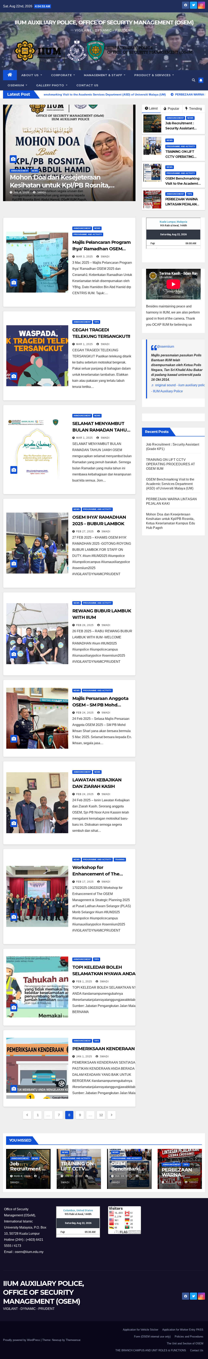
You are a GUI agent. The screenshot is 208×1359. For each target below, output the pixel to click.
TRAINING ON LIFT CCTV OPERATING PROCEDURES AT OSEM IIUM (170, 464)
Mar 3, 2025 (84, 256)
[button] (193, 80)
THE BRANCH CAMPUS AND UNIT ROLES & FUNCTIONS (150, 1350)
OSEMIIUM (16, 85)
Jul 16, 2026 (123, 1176)
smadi (42, 192)
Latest (153, 108)
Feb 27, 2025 (85, 531)
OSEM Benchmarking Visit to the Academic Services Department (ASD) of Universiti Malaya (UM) (170, 484)
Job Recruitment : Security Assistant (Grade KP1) (65, 181)
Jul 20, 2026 (73, 1176)
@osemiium (165, 346)
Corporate (62, 75)
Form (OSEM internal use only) (152, 1336)
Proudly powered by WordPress (22, 1340)
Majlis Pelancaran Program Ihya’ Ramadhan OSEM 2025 (101, 249)
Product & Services (153, 75)
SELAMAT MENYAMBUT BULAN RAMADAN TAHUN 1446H (101, 430)
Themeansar (73, 1340)
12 (101, 1115)
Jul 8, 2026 (173, 1182)
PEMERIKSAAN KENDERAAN (103, 1048)
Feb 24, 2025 (85, 712)
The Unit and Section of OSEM (185, 1343)
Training (120, 859)
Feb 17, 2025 (85, 881)
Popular (173, 108)
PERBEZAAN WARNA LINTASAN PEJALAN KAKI (181, 204)
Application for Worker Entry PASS (182, 1329)
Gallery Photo (50, 85)
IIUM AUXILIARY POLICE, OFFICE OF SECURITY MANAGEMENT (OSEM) (104, 22)
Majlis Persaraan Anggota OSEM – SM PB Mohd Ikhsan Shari (100, 705)
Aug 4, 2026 (22, 192)
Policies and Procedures (189, 1336)
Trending (195, 108)
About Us (30, 75)
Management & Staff (103, 75)
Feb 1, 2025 (84, 981)
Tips (189, 194)
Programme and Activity (181, 146)
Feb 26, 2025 (85, 625)
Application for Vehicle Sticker (140, 1329)
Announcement (19, 171)
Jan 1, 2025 (84, 1056)
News (35, 171)
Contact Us (87, 85)
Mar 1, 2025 (84, 344)
